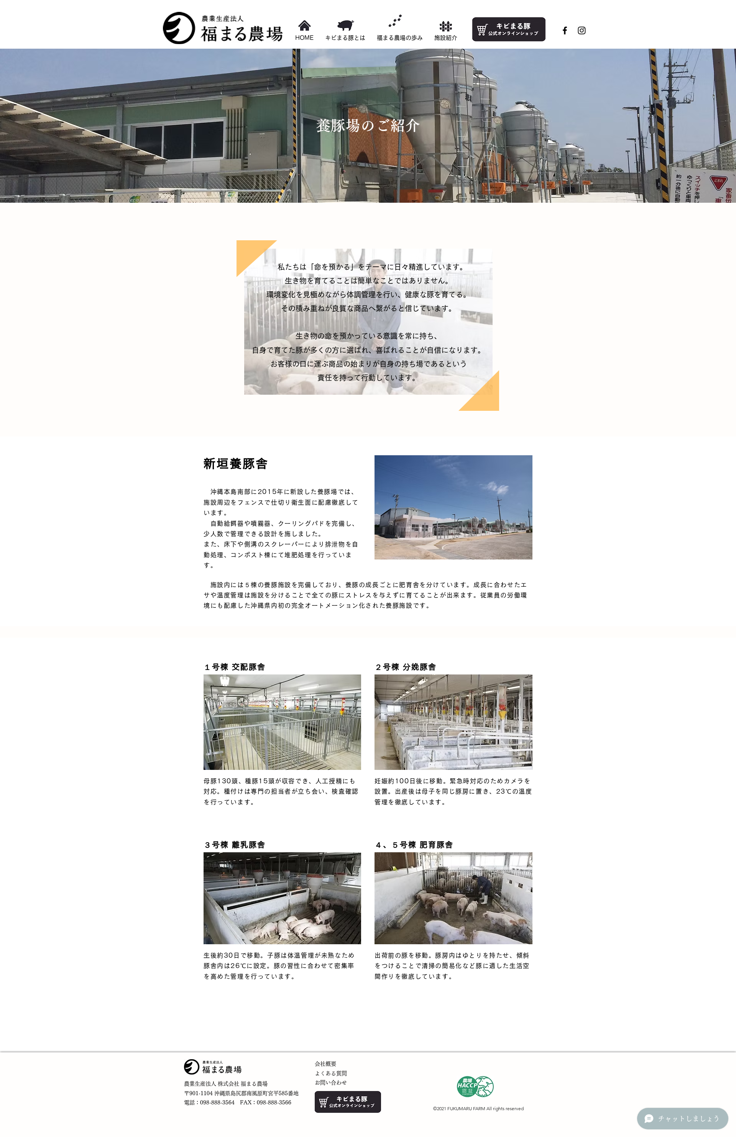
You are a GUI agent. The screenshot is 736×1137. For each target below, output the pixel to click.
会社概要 (325, 1063)
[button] (446, 38)
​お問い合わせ (331, 1082)
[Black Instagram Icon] (582, 30)
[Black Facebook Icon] (565, 30)
